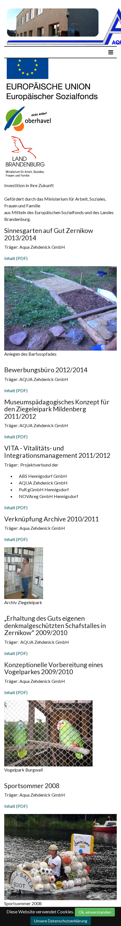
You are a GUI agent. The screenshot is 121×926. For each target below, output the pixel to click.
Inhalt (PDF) (16, 258)
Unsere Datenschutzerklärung (60, 920)
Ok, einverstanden (95, 912)
